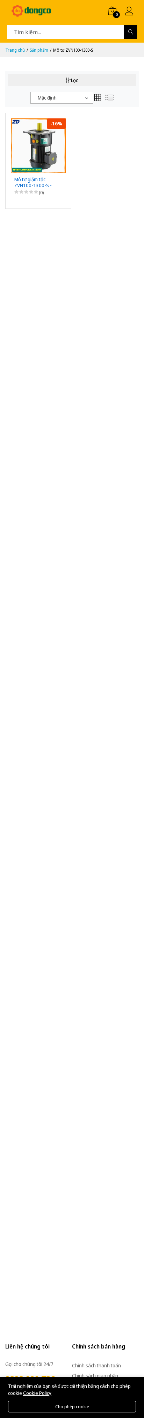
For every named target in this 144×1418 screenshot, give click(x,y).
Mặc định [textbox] (47, 97)
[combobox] (61, 98)
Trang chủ (15, 50)
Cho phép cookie (72, 1406)
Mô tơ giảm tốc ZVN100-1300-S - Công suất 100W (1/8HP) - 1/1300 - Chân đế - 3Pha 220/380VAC (33, 183)
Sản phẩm (39, 50)
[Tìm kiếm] (130, 32)
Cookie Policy (37, 1393)
